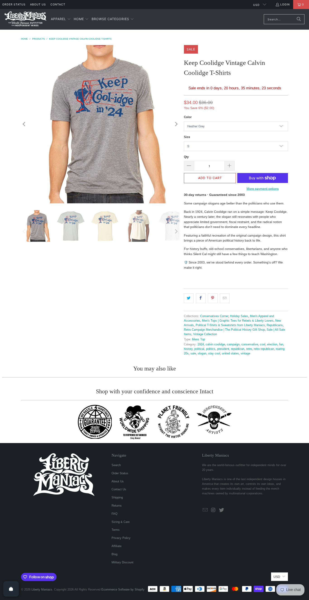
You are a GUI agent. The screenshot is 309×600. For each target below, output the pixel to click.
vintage (245, 353)
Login (285, 4)
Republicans (275, 325)
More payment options (263, 188)
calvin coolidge (215, 344)
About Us (38, 4)
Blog (114, 554)
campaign (233, 344)
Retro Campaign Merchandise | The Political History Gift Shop (224, 329)
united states (230, 353)
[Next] (176, 124)
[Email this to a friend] (225, 298)
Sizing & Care (121, 522)
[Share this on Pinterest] (213, 298)
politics (210, 349)
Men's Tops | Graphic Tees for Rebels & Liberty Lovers (237, 320)
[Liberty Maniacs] (25, 19)
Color (188, 117)
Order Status (14, 4)
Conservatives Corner (214, 316)
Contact (57, 4)
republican (237, 349)
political (199, 349)
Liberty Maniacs (41, 589)
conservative (249, 344)
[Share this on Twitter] (189, 298)
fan (281, 344)
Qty (186, 157)
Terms (116, 529)
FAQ (114, 513)
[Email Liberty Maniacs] (205, 510)
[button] (61, 19)
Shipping (117, 497)
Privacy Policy (121, 538)
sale (193, 353)
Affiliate (116, 546)
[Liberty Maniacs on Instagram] (213, 510)
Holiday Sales (239, 316)
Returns (117, 505)
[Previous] (24, 124)
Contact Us (119, 489)
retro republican (264, 349)
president (223, 349)
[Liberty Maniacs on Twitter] (221, 510)
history (188, 349)
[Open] (11, 589)
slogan (202, 353)
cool (262, 344)
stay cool (214, 353)
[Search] (298, 19)
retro (249, 349)
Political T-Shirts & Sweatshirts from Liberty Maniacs (230, 325)
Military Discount (122, 562)
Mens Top (198, 339)
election (272, 344)
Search (116, 465)
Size (187, 137)
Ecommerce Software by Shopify (123, 589)
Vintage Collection (205, 334)
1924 (200, 344)
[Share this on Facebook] (201, 298)
